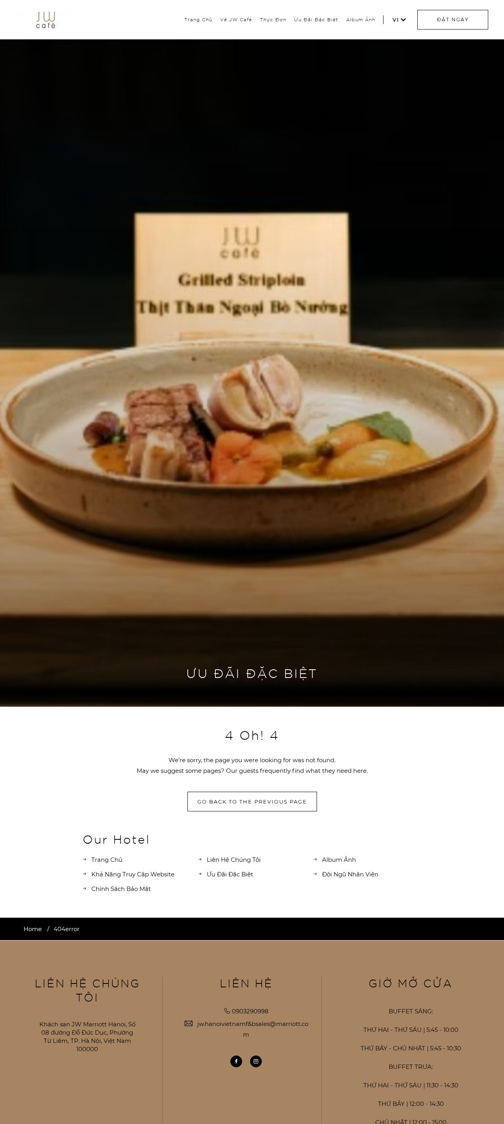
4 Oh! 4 (252, 734)
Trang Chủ (198, 19)
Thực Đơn (273, 19)
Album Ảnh (360, 19)
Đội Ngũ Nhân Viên (350, 874)
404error (67, 929)
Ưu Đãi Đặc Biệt (316, 19)
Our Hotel (116, 838)
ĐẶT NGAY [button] (453, 19)
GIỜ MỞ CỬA (411, 983)
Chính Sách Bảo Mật (121, 889)
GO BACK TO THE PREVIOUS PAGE (252, 801)
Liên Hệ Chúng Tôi (234, 859)
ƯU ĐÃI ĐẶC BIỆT (252, 673)
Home (33, 929)
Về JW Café (236, 19)
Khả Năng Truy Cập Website (132, 874)
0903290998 (250, 1011)
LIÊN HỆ (246, 983)
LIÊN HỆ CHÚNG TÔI (87, 990)
